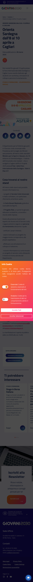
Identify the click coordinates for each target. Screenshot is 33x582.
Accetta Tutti (16, 310)
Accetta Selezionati (17, 316)
